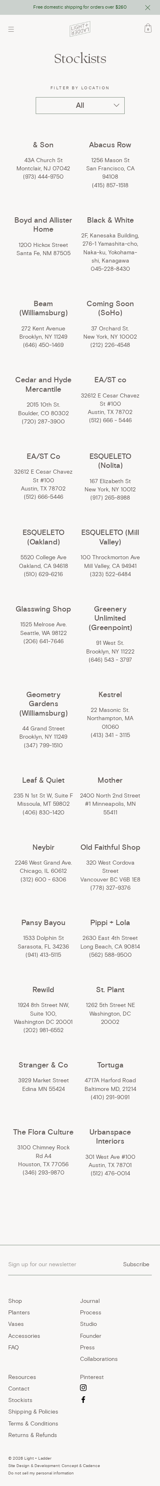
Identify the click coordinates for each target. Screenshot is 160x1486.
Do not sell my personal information (41, 1473)
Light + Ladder (37, 1458)
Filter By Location (80, 88)
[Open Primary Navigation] (13, 29)
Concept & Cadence (81, 1465)
